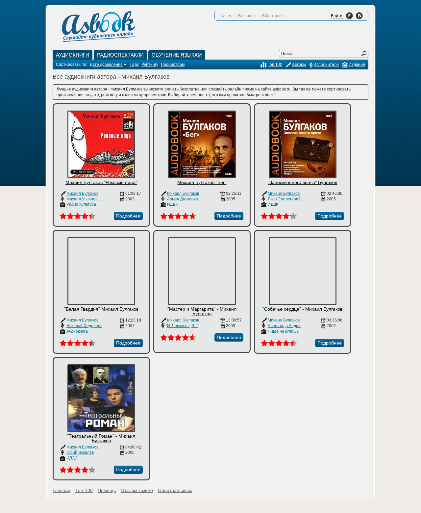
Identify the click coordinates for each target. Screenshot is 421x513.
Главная (61, 490)
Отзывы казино (137, 490)
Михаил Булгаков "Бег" (201, 182)
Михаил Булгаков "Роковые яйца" (101, 182)
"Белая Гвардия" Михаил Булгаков (101, 309)
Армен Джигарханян (186, 199)
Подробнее (128, 215)
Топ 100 (275, 64)
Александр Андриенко (288, 325)
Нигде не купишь (283, 331)
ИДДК (172, 204)
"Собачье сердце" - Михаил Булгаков (302, 309)
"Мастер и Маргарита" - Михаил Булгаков (201, 311)
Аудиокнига (77, 331)
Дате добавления (106, 64)
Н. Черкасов (178, 325)
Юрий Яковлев (80, 452)
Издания (357, 64)
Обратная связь (175, 490)
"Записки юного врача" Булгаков (302, 182)
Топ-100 (84, 490)
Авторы (299, 64)
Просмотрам (173, 64)
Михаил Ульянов (81, 199)
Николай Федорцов (84, 325)
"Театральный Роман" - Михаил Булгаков (101, 438)
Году (134, 64)
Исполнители (326, 64)
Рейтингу (149, 64)
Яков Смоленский (284, 199)
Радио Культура (81, 204)
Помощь (107, 490)
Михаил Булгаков (82, 193)
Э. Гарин (199, 325)
